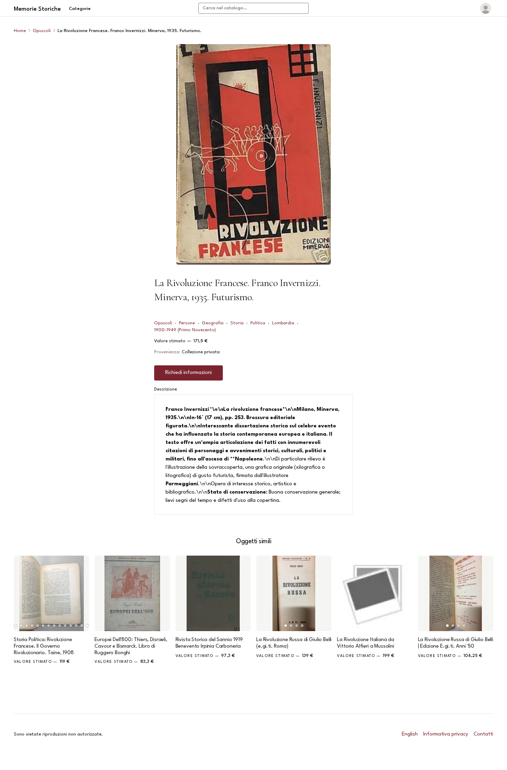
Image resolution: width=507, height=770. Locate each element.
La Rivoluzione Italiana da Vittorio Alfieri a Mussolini (365, 643)
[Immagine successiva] (80, 593)
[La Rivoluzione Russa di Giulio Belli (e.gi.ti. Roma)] (293, 593)
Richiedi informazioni (188, 372)
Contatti (483, 734)
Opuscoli (42, 31)
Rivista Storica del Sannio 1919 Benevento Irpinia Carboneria (209, 643)
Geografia (212, 323)
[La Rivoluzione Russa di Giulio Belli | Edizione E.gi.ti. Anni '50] (455, 593)
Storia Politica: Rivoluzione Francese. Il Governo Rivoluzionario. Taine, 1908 (44, 646)
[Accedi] (485, 8)
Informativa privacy (445, 734)
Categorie (80, 9)
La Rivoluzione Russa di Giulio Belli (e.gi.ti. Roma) (293, 643)
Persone (187, 323)
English (410, 734)
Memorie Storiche (37, 9)
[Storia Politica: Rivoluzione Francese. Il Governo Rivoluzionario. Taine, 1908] (51, 593)
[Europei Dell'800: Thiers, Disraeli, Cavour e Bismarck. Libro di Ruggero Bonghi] (132, 593)
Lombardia (283, 323)
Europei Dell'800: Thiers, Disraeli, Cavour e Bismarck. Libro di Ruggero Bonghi (131, 646)
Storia (236, 323)
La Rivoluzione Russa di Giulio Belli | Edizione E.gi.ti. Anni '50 (455, 643)
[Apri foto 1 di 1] (253, 154)
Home (20, 31)
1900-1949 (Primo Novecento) (185, 330)
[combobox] (253, 8)
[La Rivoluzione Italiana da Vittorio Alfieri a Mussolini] (374, 593)
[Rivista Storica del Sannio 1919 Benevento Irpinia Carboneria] (213, 593)
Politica (257, 323)
